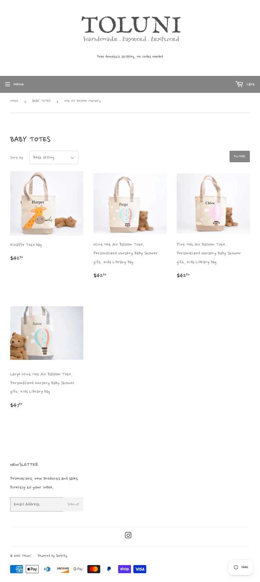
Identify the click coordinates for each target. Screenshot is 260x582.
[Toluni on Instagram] (128, 536)
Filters (239, 156)
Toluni (26, 556)
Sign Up (73, 504)
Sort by (16, 157)
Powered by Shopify (52, 556)
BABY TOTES (41, 101)
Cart (250, 84)
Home (14, 101)
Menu (19, 84)
